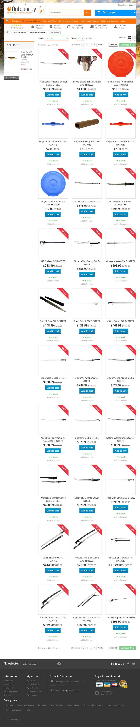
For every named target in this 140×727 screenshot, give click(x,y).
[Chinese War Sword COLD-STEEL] (86, 243)
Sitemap (7, 695)
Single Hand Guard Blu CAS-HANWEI (53, 143)
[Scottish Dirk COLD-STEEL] (53, 303)
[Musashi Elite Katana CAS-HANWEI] (53, 599)
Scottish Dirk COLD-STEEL (53, 321)
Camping (9, 705)
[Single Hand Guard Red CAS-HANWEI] (120, 123)
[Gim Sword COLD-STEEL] (53, 360)
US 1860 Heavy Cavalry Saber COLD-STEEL (53, 439)
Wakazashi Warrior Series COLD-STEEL (53, 499)
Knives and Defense (19, 32)
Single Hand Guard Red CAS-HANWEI (120, 143)
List (134, 40)
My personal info (34, 691)
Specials (12, 45)
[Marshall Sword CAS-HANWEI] (53, 539)
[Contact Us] (70, 691)
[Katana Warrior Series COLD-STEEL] (120, 420)
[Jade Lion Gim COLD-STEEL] (120, 479)
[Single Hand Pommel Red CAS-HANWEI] (120, 63)
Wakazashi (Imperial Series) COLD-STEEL (53, 83)
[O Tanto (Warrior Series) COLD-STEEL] (120, 183)
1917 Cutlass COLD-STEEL (53, 261)
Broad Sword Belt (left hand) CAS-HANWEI (87, 83)
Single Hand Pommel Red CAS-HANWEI (120, 83)
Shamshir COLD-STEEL (87, 438)
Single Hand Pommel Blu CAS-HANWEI (53, 203)
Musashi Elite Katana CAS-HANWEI (53, 619)
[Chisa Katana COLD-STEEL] (86, 183)
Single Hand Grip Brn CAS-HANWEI (87, 143)
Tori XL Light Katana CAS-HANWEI (120, 559)
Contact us (121, 5)
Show (73, 38)
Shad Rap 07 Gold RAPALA (27, 53)
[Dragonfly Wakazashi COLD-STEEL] (120, 360)
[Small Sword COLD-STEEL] (86, 303)
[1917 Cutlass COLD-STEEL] (53, 243)
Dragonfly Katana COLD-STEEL (87, 379)
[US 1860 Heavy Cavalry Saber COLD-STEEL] (53, 420)
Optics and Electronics (93, 705)
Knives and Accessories (38, 32)
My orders (31, 681)
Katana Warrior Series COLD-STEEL (120, 439)
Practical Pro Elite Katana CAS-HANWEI (87, 559)
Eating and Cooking (14, 710)
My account (33, 676)
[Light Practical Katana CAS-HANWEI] (86, 599)
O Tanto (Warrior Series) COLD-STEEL (120, 203)
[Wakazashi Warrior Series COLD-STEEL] (53, 479)
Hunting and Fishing (115, 705)
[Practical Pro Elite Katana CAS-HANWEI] (86, 539)
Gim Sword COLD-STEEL (53, 378)
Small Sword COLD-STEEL (86, 321)
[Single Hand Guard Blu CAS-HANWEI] (53, 123)
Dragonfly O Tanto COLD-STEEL (87, 499)
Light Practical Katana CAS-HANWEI (86, 619)
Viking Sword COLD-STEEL (121, 321)
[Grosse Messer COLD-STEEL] (120, 243)
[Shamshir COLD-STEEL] (86, 420)
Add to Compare (53, 104)
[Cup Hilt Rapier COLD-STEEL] (120, 599)
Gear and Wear (73, 705)
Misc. (29, 710)
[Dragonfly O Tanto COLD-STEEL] (86, 479)
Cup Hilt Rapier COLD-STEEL (120, 617)
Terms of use (9, 688)
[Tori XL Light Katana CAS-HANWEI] (120, 539)
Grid (129, 40)
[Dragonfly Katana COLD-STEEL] (86, 360)
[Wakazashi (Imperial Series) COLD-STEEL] (53, 63)
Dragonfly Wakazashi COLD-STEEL (121, 379)
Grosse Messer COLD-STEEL (120, 261)
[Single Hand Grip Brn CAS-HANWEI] (86, 123)
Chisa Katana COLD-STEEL (87, 201)
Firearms (42, 705)
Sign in (132, 5)
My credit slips (33, 684)
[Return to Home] (7, 32)
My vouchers (32, 695)
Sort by (41, 38)
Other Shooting (56, 705)
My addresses (32, 688)
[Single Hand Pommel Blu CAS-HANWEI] (53, 183)
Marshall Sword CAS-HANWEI (53, 559)
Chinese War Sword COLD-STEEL (87, 263)
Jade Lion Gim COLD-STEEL (121, 498)
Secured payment (11, 691)
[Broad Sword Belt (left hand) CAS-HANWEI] (86, 63)
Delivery (7, 684)
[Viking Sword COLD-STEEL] (120, 303)
